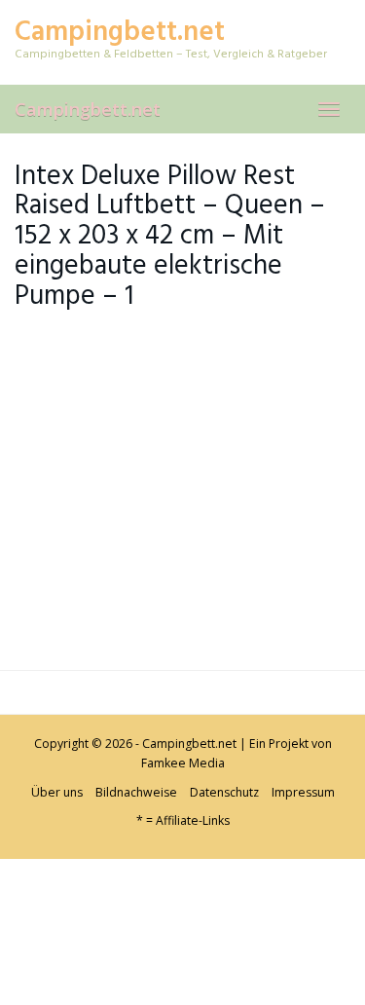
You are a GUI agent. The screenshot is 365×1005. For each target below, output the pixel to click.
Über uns (57, 792)
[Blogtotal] (146, 930)
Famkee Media (183, 763)
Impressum (303, 792)
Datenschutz (224, 792)
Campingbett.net (88, 109)
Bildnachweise (136, 792)
